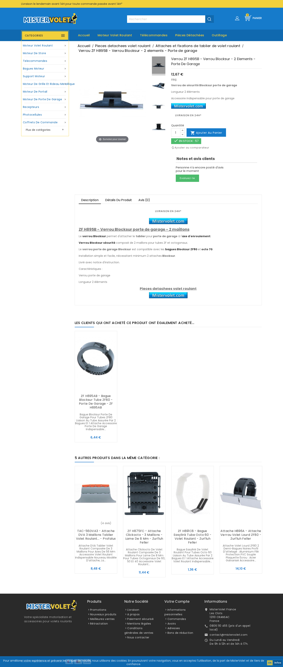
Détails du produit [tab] (118, 200)
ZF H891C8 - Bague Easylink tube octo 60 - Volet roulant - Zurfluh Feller (192, 537)
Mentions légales (139, 624)
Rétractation (99, 624)
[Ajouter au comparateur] (95, 388)
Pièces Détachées (189, 35)
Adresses (173, 628)
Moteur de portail (45, 92)
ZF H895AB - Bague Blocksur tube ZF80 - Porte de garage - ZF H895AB (96, 402)
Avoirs (171, 624)
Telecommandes (45, 61)
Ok (270, 662)
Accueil (84, 35)
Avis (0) (144, 200)
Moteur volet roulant (115, 35)
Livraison (133, 610)
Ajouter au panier (206, 133)
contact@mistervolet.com (228, 635)
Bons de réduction (180, 633)
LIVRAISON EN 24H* (188, 115)
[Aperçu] (103, 388)
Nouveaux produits (103, 614)
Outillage (219, 35)
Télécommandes (153, 35)
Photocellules (45, 115)
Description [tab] (90, 200)
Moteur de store (45, 53)
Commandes (176, 619)
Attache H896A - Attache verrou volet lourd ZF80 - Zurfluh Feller (240, 535)
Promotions (98, 610)
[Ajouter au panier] (88, 388)
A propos (133, 614)
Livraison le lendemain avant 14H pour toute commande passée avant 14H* (71, 4)
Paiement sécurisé (140, 619)
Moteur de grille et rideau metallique (45, 84)
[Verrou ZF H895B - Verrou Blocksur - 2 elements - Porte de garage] (158, 65)
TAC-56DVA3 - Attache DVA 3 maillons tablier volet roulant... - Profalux (96, 535)
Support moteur (45, 76)
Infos (277, 662)
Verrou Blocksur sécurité (97, 243)
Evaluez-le (187, 178)
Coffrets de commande (45, 122)
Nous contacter (138, 637)
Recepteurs (45, 107)
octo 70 (207, 249)
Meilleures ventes (102, 619)
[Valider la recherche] (209, 19)
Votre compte (176, 601)
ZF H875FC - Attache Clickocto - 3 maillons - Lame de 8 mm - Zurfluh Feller (144, 537)
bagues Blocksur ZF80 (181, 249)
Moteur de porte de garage (45, 99)
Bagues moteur (45, 68)
